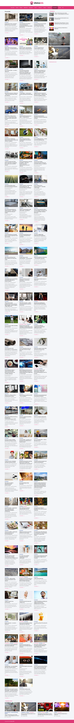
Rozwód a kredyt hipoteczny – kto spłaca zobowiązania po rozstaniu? (25, 235)
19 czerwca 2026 (8, 51)
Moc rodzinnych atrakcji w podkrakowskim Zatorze (24, 508)
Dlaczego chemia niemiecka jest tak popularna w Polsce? (40, 396)
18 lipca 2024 (8, 397)
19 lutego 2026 (22, 75)
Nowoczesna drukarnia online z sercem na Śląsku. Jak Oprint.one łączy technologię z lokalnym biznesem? (40, 211)
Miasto (25, 324)
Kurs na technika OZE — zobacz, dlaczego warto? (40, 440)
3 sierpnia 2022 (22, 690)
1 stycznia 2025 (22, 329)
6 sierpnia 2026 (22, 28)
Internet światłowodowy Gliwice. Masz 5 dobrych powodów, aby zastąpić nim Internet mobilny (40, 667)
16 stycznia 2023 (8, 603)
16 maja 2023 (8, 559)
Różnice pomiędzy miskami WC (40, 416)
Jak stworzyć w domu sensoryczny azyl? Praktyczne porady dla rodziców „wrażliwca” (40, 162)
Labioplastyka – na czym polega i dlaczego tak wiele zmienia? (11, 667)
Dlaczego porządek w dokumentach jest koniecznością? (9, 484)
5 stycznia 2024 (8, 463)
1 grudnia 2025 (8, 142)
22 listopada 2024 (38, 329)
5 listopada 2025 (22, 167)
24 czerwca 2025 (37, 281)
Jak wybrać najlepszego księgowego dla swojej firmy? (39, 235)
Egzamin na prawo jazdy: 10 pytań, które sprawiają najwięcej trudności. (25, 645)
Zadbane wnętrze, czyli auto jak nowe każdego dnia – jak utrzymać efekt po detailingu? (25, 186)
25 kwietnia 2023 (37, 559)
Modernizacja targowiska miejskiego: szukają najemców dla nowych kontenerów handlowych (26, 326)
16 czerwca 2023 (23, 534)
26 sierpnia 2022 (37, 669)
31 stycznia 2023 (37, 579)
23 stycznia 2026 (37, 96)
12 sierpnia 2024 (22, 374)
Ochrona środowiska (14, 712)
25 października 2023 (38, 488)
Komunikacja (23, 712)
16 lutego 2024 (22, 443)
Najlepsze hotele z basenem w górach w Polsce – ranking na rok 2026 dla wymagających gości (40, 94)
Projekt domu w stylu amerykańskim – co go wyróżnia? (25, 258)
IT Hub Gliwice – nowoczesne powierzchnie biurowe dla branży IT (25, 94)
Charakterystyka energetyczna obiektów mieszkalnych (40, 462)
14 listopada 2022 (23, 648)
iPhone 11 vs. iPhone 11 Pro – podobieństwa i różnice (10, 396)
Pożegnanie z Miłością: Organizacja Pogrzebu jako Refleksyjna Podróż (39, 326)
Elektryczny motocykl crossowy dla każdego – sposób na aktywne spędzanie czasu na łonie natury (11, 690)
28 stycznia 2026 (8, 96)
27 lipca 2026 (37, 27)
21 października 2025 (38, 189)
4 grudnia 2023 (8, 486)
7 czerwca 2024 (37, 397)
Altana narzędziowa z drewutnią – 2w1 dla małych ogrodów (40, 258)
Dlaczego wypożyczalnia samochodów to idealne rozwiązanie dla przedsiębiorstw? (11, 556)
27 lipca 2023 (22, 510)
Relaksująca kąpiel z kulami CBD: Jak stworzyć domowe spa (40, 349)
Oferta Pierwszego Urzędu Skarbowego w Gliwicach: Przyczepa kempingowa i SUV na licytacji (40, 372)
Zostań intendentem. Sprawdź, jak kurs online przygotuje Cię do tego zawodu (11, 235)
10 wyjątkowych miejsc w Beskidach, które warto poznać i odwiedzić (40, 509)
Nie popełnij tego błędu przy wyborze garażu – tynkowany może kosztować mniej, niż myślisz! (10, 211)
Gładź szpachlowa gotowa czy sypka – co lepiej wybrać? (25, 116)
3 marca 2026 (37, 50)
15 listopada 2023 (23, 485)
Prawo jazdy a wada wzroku (24, 689)
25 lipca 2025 (8, 260)
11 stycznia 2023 (23, 603)
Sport (35, 7)
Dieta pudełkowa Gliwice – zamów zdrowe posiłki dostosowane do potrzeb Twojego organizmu (10, 372)
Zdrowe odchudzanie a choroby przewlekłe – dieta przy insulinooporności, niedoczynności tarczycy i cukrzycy (25, 164)
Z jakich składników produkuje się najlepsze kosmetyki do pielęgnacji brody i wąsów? (40, 602)
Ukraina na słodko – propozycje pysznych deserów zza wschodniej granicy (11, 533)
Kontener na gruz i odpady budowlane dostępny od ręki (10, 440)
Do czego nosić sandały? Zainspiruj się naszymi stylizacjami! (24, 556)
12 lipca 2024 (22, 397)
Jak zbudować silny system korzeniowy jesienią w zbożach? (11, 186)
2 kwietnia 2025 (8, 307)
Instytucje (49, 7)
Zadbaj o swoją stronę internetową (9, 602)
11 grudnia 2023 (37, 463)
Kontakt (60, 7)
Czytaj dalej (7, 32)
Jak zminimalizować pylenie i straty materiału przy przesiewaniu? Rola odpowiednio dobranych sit (25, 25)
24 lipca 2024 (37, 374)
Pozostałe (54, 7)
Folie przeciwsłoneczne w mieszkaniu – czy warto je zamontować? (24, 280)
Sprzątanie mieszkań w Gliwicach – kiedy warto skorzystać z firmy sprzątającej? (11, 94)
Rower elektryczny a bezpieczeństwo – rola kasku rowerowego (39, 186)
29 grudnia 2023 (22, 464)
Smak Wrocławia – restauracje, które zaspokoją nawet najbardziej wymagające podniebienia (11, 509)
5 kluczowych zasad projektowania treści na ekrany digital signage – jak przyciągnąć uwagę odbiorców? (11, 304)
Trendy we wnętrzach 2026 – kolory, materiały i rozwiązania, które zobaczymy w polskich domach (11, 163)
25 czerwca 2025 (23, 282)
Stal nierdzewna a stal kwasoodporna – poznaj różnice (11, 349)
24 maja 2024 (8, 420)
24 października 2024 (9, 374)
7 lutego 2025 (22, 306)
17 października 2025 (9, 214)
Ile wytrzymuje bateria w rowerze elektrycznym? (39, 48)
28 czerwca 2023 (8, 535)
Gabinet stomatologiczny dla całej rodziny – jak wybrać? (25, 210)
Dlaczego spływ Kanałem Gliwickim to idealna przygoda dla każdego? (40, 117)
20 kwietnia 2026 (23, 50)
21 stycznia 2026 (8, 120)
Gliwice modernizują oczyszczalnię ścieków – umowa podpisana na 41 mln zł (62, 14)
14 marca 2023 (8, 582)
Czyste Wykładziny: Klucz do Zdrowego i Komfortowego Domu (25, 349)
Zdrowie (40, 7)
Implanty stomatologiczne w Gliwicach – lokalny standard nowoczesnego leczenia (39, 71)
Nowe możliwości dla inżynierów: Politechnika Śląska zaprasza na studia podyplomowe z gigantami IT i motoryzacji (25, 372)
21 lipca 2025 (22, 259)
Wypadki (46, 712)
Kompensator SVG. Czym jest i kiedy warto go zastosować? (11, 24)
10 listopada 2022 (8, 668)
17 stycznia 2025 (8, 328)
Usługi (44, 7)
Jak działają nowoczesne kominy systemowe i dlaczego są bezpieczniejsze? (11, 280)
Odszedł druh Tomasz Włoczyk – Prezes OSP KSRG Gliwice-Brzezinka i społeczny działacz (62, 23)
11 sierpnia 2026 (8, 26)
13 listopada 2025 (38, 141)
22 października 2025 (23, 189)
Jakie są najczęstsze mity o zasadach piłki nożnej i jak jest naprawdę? (25, 140)
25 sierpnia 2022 (8, 692)
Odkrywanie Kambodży (38, 578)
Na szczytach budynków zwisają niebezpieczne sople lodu (25, 623)
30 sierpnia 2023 (8, 512)
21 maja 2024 (22, 419)
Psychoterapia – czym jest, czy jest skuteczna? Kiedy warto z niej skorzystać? (25, 440)
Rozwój (17, 7)
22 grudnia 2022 (22, 625)
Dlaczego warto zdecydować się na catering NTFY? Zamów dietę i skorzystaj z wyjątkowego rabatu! (40, 533)
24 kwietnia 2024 (37, 418)
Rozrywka (30, 7)
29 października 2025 (38, 165)
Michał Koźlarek (14, 26)
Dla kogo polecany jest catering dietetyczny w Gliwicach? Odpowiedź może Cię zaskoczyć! (25, 462)
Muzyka (21, 7)
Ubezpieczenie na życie (52, 61)
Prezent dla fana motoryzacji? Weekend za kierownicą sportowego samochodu (40, 24)
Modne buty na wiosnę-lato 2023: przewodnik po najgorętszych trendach (40, 556)
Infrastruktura (7, 712)
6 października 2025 (38, 214)
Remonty (6, 713)
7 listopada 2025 (8, 166)
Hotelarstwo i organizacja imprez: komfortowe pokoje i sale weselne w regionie (11, 140)
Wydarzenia (26, 7)
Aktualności (21, 324)
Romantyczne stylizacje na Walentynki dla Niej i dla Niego (40, 303)
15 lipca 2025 (37, 259)
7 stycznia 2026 (22, 118)
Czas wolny (12, 7)
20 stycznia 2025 (37, 305)
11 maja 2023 (22, 559)
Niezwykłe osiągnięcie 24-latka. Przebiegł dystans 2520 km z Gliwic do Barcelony (40, 645)
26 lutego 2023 (22, 582)
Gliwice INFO (12, 721)
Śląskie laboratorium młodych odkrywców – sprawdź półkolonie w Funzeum (11, 48)
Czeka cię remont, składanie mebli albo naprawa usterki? (10, 462)
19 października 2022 (23, 668)
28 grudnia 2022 (8, 625)
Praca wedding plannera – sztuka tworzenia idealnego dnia (40, 139)
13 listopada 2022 (38, 648)
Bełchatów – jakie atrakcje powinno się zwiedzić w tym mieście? (10, 579)
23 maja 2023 (37, 536)
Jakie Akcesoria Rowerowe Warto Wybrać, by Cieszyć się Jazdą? (10, 258)
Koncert (55, 712)
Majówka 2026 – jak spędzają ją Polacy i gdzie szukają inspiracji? (25, 48)
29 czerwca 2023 (37, 511)
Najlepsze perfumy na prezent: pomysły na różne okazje (25, 532)
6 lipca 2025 (7, 282)
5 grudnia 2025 (37, 119)
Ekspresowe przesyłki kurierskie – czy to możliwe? (25, 396)
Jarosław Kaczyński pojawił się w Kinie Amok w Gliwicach (11, 645)
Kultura (39, 712)
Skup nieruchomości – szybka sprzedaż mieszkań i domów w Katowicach (25, 304)
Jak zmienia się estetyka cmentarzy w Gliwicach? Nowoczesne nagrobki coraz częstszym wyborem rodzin (25, 72)
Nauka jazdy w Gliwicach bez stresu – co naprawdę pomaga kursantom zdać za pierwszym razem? (11, 117)
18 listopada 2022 (8, 647)
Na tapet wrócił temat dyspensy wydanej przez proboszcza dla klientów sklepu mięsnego (25, 579)
